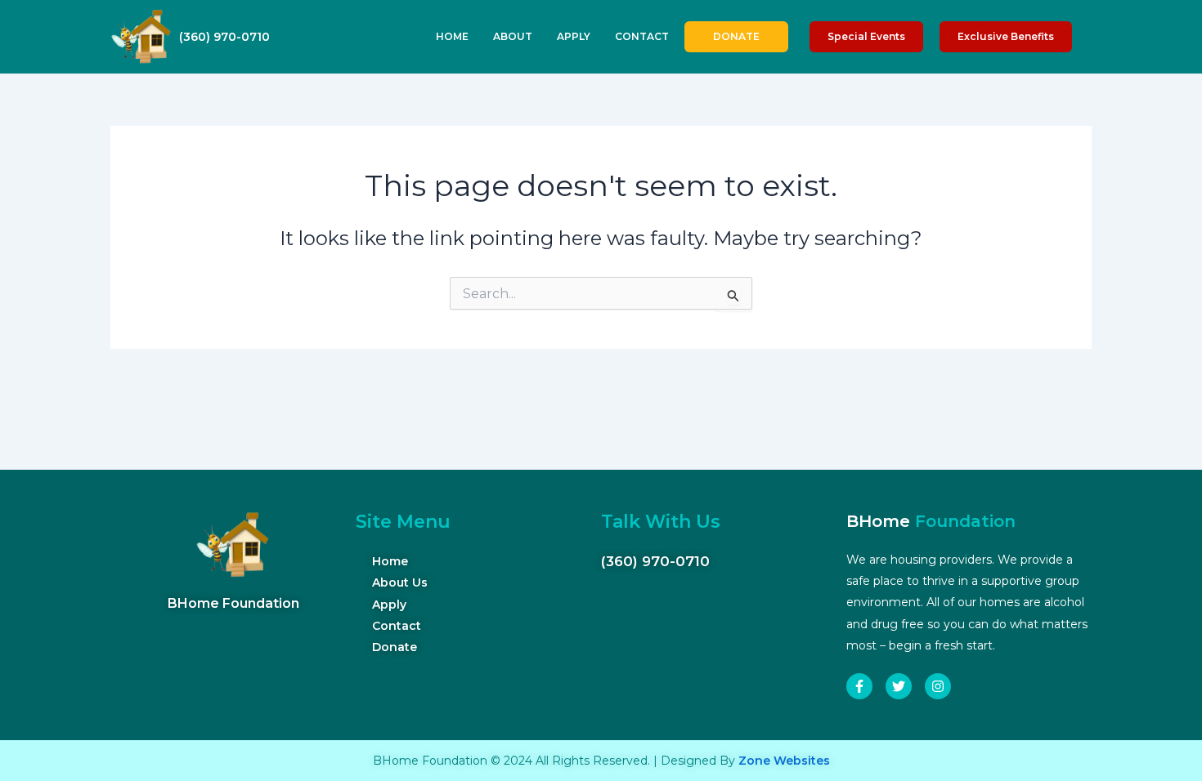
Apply (573, 36)
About (512, 36)
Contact (642, 36)
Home (452, 36)
